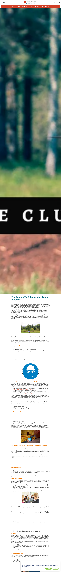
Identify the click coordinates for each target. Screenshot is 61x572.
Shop (13, 6)
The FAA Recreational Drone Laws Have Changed (32, 393)
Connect (37, 6)
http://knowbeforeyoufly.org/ (19, 389)
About (18, 6)
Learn (31, 6)
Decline (55, 568)
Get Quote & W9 (45, 6)
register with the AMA (29, 389)
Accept (49, 568)
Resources (24, 6)
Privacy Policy (40, 563)
